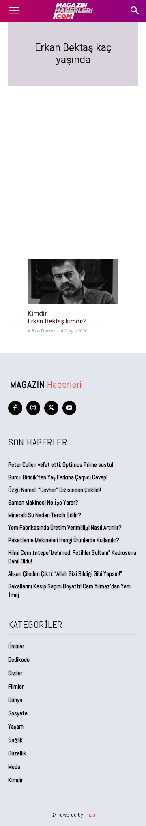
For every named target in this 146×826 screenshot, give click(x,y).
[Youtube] (69, 408)
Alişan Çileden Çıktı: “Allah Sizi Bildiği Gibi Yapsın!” (65, 574)
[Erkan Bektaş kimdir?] (73, 281)
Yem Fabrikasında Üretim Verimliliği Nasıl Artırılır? (65, 527)
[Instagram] (33, 408)
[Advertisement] (73, 162)
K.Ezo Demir (41, 330)
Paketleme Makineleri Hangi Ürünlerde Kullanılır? (63, 540)
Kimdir (37, 313)
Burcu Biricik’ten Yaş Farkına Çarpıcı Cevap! (57, 477)
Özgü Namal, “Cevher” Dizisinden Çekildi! (54, 490)
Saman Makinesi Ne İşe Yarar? (43, 502)
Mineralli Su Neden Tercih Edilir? (44, 515)
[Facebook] (15, 408)
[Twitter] (51, 408)
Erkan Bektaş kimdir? (57, 321)
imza (89, 814)
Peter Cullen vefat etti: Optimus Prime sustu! (60, 465)
